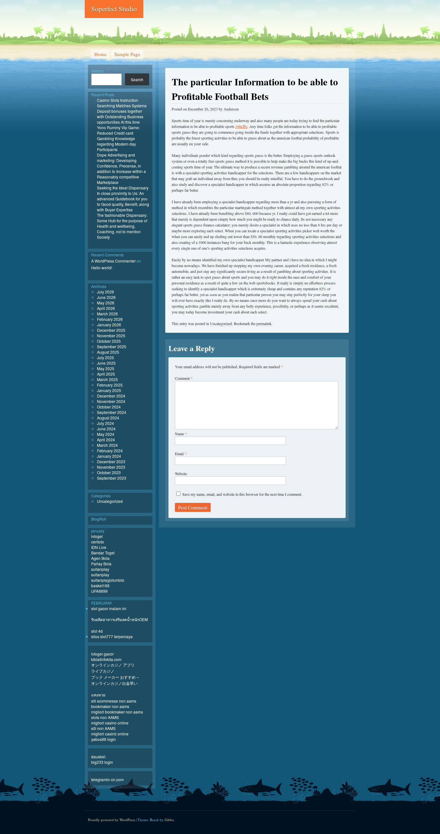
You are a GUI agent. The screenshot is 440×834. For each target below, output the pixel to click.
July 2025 (105, 357)
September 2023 (111, 478)
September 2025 (111, 346)
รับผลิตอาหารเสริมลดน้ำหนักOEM (119, 619)
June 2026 (106, 297)
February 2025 (110, 385)
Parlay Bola (101, 563)
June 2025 (106, 363)
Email (181, 453)
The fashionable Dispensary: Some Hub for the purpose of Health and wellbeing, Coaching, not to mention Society (122, 226)
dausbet (98, 756)
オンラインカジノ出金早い (114, 683)
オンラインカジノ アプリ (113, 664)
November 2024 (111, 401)
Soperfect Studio (114, 8)
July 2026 (105, 291)
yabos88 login (103, 739)
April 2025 (106, 374)
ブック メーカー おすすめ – (115, 677)
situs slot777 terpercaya (112, 636)
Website (181, 473)
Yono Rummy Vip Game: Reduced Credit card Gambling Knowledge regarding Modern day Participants (118, 138)
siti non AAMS (103, 728)
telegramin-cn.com (107, 779)
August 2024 (108, 417)
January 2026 (109, 324)
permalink (264, 323)
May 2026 (105, 302)
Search (97, 70)
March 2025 (107, 379)
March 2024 (107, 445)
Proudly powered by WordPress (111, 819)
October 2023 (109, 472)
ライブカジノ (102, 671)
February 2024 (110, 450)
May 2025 (105, 368)
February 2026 (110, 319)
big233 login (102, 762)
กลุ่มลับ (241, 126)
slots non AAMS (105, 717)
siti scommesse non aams (113, 701)
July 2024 (105, 423)
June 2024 (106, 428)
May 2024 (105, 434)
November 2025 (111, 335)
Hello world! (101, 267)
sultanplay (100, 569)
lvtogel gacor (102, 654)
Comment (184, 378)
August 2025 (108, 352)
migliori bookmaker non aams (117, 711)
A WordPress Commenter (113, 261)
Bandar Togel (103, 552)
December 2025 (111, 330)
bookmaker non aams (110, 706)
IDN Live (98, 547)
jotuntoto (116, 580)
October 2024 (109, 406)
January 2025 (109, 390)
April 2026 (106, 308)
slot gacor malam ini (108, 608)
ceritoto (97, 541)
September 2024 (111, 412)
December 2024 (111, 395)
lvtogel (97, 536)
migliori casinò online (110, 733)
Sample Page (127, 54)
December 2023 (111, 461)
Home (100, 54)
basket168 (100, 585)
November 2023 (111, 467)
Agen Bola (100, 558)
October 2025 (109, 341)
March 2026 (107, 313)
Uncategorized (221, 323)
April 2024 (106, 439)
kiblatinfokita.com (106, 659)
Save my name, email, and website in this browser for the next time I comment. (242, 494)
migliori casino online (110, 722)
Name (181, 433)
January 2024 (109, 456)
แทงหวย (98, 694)
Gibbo (169, 819)
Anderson (231, 108)
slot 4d (97, 631)
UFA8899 (99, 591)
